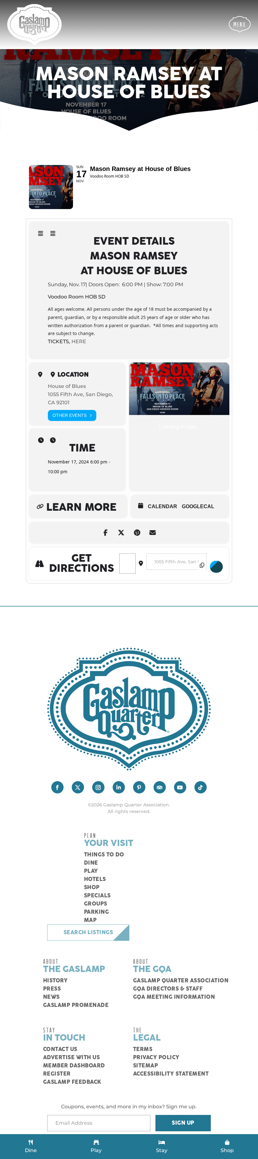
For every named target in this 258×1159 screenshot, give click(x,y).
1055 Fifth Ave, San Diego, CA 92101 (80, 398)
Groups (95, 903)
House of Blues (67, 386)
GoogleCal (198, 506)
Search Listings (88, 932)
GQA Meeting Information (174, 997)
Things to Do (104, 854)
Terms (143, 1049)
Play (91, 871)
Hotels (95, 879)
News (51, 997)
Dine (91, 863)
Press (52, 988)
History (55, 980)
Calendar (162, 506)
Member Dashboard (74, 1065)
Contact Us (60, 1049)
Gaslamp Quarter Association (181, 980)
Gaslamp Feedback (72, 1082)
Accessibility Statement (171, 1074)
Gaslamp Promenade (76, 1005)
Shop (92, 887)
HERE (78, 341)
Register (57, 1074)
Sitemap (145, 1065)
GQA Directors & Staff (168, 988)
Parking (96, 912)
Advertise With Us (71, 1057)
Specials (97, 895)
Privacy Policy (156, 1057)
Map (90, 920)
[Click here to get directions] (216, 567)
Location (73, 375)
